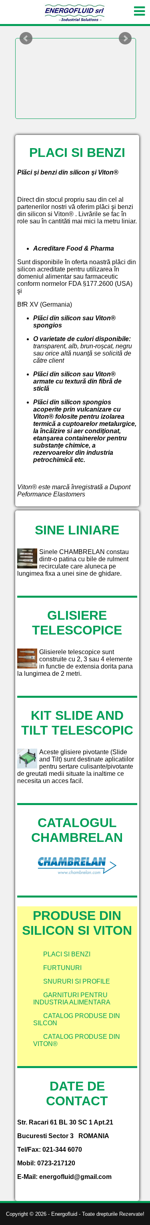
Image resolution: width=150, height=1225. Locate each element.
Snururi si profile (76, 981)
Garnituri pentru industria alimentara (71, 999)
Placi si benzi (66, 954)
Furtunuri (62, 967)
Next (125, 38)
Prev (26, 38)
